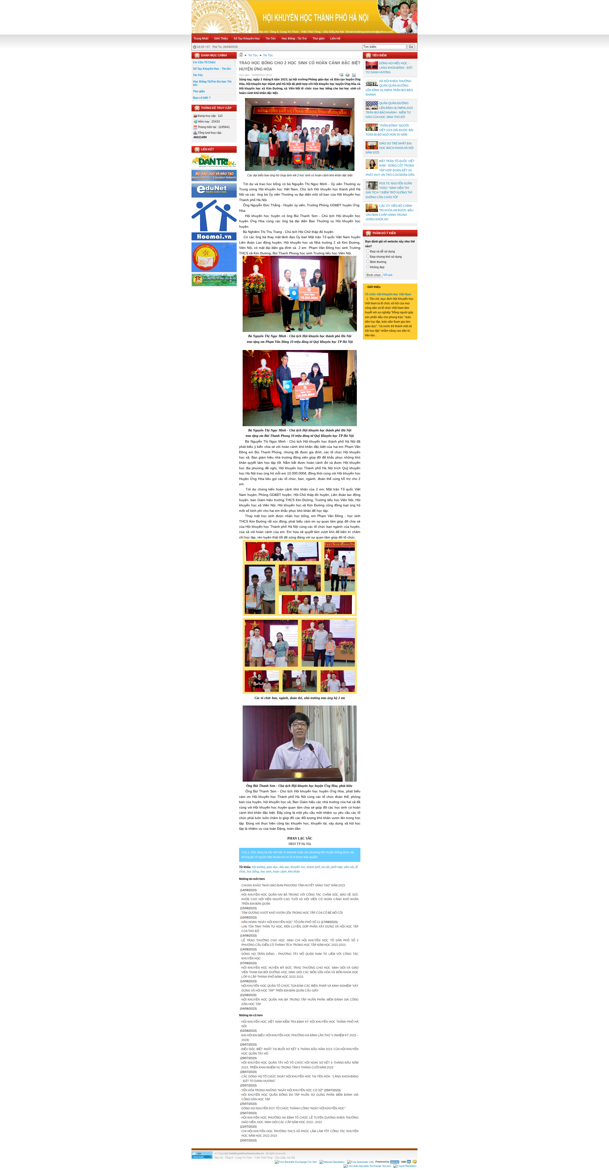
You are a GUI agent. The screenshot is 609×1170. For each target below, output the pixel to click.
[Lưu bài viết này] (354, 75)
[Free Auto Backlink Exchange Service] (367, 1166)
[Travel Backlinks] (405, 1166)
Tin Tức (271, 38)
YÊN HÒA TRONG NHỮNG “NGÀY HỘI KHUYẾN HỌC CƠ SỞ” (282, 1090)
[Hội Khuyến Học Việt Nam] (214, 271)
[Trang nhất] (241, 55)
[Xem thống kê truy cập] (202, 1158)
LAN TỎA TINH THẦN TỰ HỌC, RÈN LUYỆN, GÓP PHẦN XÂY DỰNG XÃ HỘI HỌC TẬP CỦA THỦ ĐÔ (300, 929)
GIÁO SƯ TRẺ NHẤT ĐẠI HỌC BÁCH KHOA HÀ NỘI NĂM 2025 (389, 148)
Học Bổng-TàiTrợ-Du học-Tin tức (212, 83)
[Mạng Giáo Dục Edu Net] (214, 196)
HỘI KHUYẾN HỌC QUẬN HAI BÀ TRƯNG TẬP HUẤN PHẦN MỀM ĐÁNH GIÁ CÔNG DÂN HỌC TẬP (300, 1002)
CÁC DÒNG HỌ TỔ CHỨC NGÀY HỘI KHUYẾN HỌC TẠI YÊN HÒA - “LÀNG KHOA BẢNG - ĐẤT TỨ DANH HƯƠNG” (300, 1079)
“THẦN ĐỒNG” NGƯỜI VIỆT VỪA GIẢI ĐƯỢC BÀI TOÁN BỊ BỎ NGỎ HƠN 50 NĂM (389, 130)
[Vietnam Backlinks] (332, 1161)
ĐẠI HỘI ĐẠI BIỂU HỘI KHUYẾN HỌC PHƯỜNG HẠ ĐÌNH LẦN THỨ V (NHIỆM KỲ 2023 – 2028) (300, 1038)
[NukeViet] (394, 1161)
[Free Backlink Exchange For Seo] (296, 1161)
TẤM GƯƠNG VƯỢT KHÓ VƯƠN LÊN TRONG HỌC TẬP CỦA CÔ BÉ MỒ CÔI (292, 912)
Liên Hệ (335, 38)
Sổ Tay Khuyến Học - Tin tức (212, 68)
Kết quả (387, 274)
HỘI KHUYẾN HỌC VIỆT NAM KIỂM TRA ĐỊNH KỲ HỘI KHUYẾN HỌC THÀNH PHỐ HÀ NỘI (300, 1024)
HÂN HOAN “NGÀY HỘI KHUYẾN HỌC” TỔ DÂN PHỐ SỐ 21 (280, 922)
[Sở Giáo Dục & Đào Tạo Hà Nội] (214, 285)
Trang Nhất (201, 38)
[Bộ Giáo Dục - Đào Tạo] (214, 180)
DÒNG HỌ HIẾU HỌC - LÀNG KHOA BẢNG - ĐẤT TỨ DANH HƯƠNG (389, 68)
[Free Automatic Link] (360, 1161)
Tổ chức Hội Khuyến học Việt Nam (388, 294)
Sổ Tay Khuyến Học (247, 38)
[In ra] (347, 75)
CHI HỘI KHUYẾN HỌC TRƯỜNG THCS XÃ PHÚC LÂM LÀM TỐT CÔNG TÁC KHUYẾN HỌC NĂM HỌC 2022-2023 (300, 1133)
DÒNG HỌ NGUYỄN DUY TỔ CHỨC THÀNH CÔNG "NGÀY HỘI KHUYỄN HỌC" (293, 1108)
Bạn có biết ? (202, 97)
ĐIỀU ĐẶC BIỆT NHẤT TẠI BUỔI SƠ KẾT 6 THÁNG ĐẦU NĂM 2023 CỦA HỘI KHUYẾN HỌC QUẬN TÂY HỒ (300, 1051)
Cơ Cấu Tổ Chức (204, 62)
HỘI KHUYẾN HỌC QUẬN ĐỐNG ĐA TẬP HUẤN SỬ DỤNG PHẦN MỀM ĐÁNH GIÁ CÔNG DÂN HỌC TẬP (300, 1097)
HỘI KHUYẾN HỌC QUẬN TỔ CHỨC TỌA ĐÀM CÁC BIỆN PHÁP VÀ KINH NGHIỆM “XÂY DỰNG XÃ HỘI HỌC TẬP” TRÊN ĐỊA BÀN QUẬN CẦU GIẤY (300, 988)
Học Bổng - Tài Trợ (294, 38)
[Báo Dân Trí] (214, 167)
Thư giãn (318, 38)
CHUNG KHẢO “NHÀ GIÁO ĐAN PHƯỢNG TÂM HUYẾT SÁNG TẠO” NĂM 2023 (293, 885)
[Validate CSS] (414, 1161)
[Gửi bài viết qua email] (341, 75)
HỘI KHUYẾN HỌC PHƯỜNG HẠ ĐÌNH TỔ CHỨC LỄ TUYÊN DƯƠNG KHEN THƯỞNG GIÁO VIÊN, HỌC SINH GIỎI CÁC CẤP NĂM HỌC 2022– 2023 (300, 1120)
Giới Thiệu (221, 38)
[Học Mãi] (214, 239)
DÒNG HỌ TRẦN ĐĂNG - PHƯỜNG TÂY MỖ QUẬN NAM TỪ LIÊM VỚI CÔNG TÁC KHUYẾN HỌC (300, 956)
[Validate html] (409, 1161)
